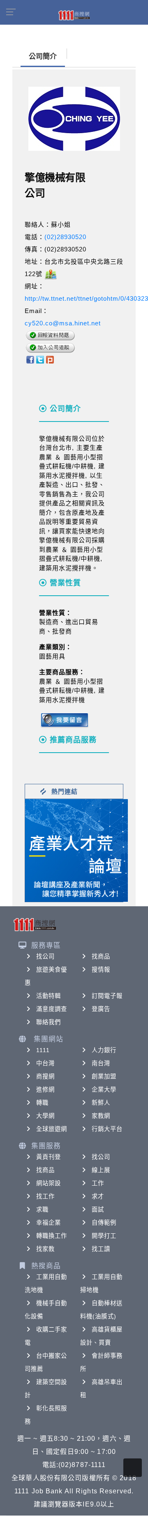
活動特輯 (48, 996)
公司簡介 (43, 56)
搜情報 (101, 969)
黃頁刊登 (48, 1157)
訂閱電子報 (107, 996)
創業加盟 (104, 1076)
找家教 (45, 1249)
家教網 (101, 1116)
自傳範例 (104, 1222)
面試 (98, 1209)
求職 (42, 1209)
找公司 (45, 956)
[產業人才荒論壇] (76, 849)
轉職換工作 (51, 1235)
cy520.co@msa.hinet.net (63, 323)
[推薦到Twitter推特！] (40, 359)
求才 (98, 1196)
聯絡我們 (48, 1022)
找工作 (45, 1196)
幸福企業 (48, 1222)
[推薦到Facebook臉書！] (30, 359)
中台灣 (45, 1063)
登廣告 (101, 1009)
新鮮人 (101, 1102)
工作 (98, 1183)
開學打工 (104, 1235)
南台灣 (101, 1063)
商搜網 (45, 1076)
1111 (43, 1050)
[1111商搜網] (74, 15)
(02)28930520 (65, 236)
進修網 (45, 1089)
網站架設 (48, 1183)
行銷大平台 (107, 1129)
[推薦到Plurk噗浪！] (50, 359)
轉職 (42, 1102)
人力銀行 (104, 1050)
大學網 (45, 1116)
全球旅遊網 (51, 1129)
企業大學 (104, 1089)
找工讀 (101, 1249)
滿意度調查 (51, 1009)
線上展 (101, 1170)
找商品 (101, 956)
